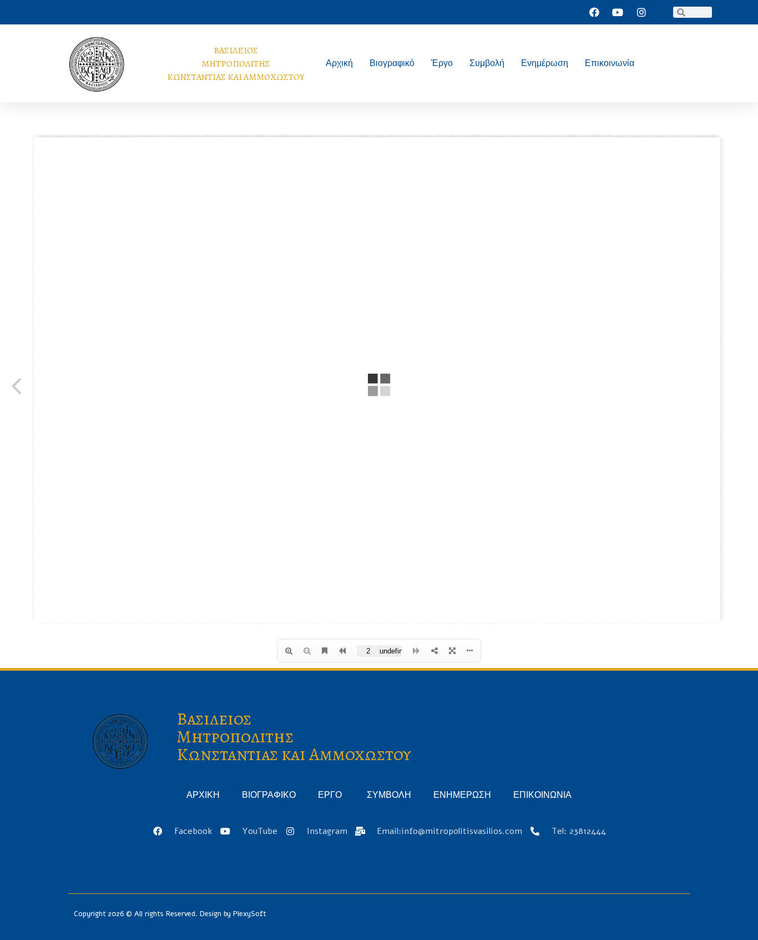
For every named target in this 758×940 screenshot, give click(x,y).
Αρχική (339, 63)
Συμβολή (486, 63)
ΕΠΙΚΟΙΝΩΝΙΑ (542, 795)
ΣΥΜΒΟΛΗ (389, 795)
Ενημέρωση (544, 63)
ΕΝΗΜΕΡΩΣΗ (462, 795)
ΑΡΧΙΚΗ (203, 795)
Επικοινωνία (609, 63)
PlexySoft (249, 914)
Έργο (442, 63)
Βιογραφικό (392, 63)
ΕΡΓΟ (331, 795)
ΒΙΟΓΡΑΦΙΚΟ (269, 795)
